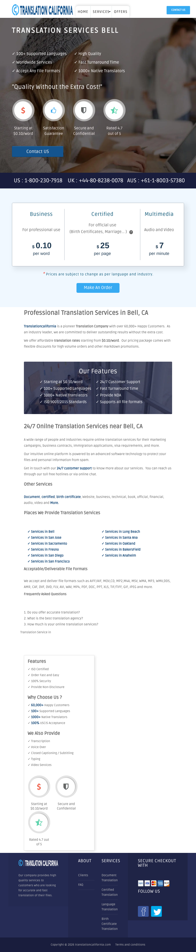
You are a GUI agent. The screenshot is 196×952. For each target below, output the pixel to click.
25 (102, 249)
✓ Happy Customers (48, 705)
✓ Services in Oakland (118, 544)
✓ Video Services (40, 765)
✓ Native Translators (47, 717)
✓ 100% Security (39, 681)
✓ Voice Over (37, 747)
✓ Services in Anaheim (119, 556)
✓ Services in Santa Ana (120, 538)
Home (83, 12)
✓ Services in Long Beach (121, 532)
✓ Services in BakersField (121, 550)
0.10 (42, 249)
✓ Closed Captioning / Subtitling (51, 753)
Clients (83, 875)
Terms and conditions (130, 945)
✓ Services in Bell (40, 532)
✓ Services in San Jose (44, 538)
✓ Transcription (39, 741)
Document (32, 497)
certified (48, 497)
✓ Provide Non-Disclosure (46, 687)
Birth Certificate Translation (110, 924)
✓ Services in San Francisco (48, 562)
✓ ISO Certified (38, 669)
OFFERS (120, 12)
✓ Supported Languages (49, 711)
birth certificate (68, 497)
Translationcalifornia (40, 326)
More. (54, 503)
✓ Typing (34, 759)
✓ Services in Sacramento (47, 544)
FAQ (80, 885)
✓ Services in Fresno (43, 550)
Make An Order (98, 287)
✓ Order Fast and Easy (43, 675)
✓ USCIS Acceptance (46, 723)
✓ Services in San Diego (45, 556)
